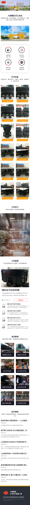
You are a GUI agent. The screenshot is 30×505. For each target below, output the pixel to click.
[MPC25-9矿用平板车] (22, 170)
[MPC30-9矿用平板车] (7, 150)
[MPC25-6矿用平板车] (7, 189)
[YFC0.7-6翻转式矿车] (22, 111)
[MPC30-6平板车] (22, 150)
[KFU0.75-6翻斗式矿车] (22, 92)
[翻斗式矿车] (7, 111)
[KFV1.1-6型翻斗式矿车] (7, 131)
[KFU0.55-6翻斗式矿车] (22, 131)
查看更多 (20, 300)
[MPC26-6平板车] (7, 170)
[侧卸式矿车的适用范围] (15, 277)
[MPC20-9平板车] (22, 189)
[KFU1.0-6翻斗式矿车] (7, 92)
